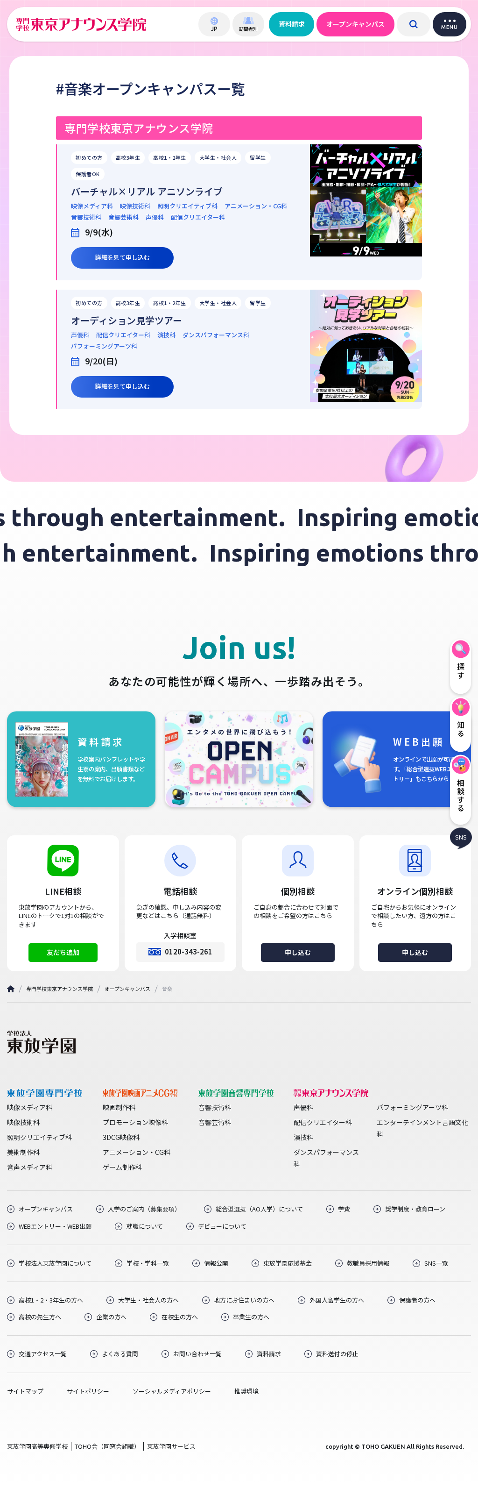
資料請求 (292, 23)
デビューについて (222, 1226)
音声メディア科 (29, 1167)
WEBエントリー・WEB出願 (55, 1226)
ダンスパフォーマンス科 (216, 335)
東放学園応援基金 (287, 1263)
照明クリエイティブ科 (187, 206)
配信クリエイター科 (198, 217)
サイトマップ (25, 1391)
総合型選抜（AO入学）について (259, 1209)
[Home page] (10, 988)
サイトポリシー (88, 1391)
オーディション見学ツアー (126, 320)
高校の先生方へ (40, 1317)
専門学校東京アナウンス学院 (59, 988)
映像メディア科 (92, 206)
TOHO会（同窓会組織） (107, 1446)
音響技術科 (86, 217)
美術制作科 (23, 1152)
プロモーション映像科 (135, 1122)
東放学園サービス (171, 1446)
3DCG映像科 (121, 1137)
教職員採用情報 (368, 1263)
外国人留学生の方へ (336, 1300)
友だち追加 (63, 952)
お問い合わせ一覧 (197, 1354)
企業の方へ (111, 1317)
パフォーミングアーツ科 (104, 346)
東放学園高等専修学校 (37, 1446)
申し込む (298, 952)
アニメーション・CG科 (256, 206)
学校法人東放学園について (55, 1263)
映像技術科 (135, 206)
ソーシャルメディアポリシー (172, 1391)
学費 (344, 1209)
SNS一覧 (436, 1263)
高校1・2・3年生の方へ (51, 1300)
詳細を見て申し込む (122, 257)
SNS (461, 837)
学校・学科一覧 (148, 1263)
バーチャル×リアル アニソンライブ (147, 191)
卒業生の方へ (251, 1317)
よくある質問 (120, 1354)
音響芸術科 (123, 217)
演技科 (166, 335)
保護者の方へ (417, 1300)
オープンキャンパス (355, 23)
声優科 (155, 217)
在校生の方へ (180, 1317)
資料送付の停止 (337, 1354)
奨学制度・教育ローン (415, 1209)
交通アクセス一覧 (43, 1354)
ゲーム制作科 (122, 1167)
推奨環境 (246, 1391)
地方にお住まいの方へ (244, 1300)
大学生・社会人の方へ (148, 1300)
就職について (145, 1226)
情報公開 (216, 1263)
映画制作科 (119, 1107)
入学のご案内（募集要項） (144, 1209)
